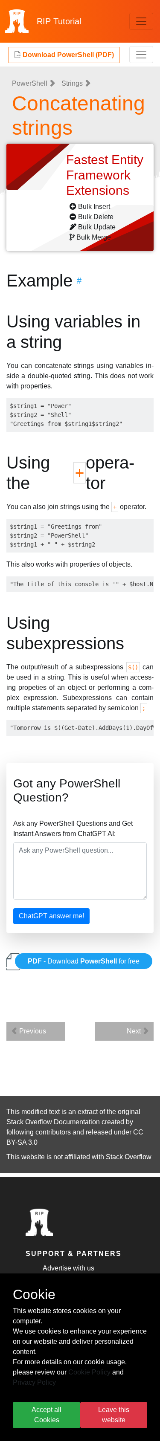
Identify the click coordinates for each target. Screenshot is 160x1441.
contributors (53, 1132)
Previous (31, 1031)
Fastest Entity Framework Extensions (104, 175)
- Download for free (84, 961)
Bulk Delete (95, 216)
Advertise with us (68, 1268)
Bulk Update (96, 227)
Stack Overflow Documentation (53, 1122)
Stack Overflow (128, 1156)
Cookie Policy (89, 1372)
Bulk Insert (94, 206)
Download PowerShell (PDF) (67, 54)
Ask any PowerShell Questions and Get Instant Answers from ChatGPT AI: (73, 828)
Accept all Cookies (46, 1415)
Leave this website (113, 1415)
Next (135, 1031)
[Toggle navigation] (141, 21)
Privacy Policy (34, 1382)
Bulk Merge (94, 237)
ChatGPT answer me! (51, 916)
